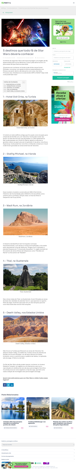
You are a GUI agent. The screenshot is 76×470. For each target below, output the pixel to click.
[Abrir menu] (74, 3)
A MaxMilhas (4, 450)
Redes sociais (5, 459)
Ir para (54, 54)
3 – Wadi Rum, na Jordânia (12, 87)
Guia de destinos (12, 8)
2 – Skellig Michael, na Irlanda (13, 86)
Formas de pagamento (7, 456)
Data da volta (67, 61)
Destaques (7, 427)
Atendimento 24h (6, 453)
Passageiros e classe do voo (59, 70)
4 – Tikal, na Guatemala (11, 89)
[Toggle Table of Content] (23, 82)
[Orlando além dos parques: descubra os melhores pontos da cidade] (13, 408)
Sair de (54, 48)
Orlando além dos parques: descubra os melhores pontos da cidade (12, 423)
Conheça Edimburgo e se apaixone (37, 422)
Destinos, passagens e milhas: (9, 441)
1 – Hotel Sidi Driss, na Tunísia (13, 84)
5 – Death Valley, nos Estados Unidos (15, 91)
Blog (4, 8)
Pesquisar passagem (63, 77)
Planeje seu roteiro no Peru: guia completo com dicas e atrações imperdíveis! (62, 423)
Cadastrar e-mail (63, 119)
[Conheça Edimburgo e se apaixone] (38, 408)
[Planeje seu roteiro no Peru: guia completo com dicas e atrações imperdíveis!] (62, 408)
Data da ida (55, 61)
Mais (22, 427)
